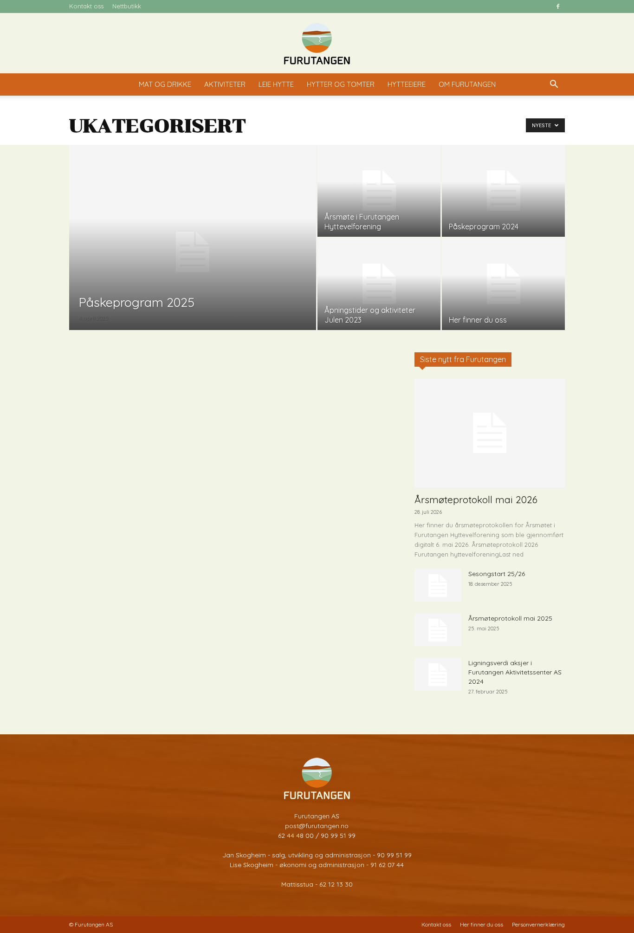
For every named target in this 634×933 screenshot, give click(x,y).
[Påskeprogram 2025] (192, 252)
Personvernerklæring (538, 924)
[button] (554, 85)
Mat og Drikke (165, 84)
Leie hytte (276, 84)
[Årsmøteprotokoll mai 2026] (489, 433)
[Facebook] (558, 6)
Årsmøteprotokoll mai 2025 (510, 618)
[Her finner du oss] (503, 284)
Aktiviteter (225, 84)
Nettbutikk (126, 6)
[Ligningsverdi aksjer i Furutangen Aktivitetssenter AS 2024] (437, 674)
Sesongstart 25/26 (496, 574)
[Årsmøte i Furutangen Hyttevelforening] (378, 191)
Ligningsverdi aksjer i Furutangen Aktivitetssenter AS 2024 (515, 672)
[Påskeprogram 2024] (503, 191)
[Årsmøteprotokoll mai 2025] (437, 630)
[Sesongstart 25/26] (437, 585)
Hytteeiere (407, 84)
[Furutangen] (317, 44)
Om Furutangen (467, 84)
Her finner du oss (481, 924)
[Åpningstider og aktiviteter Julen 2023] (378, 284)
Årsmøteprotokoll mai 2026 (475, 499)
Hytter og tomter (341, 84)
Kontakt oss (86, 6)
